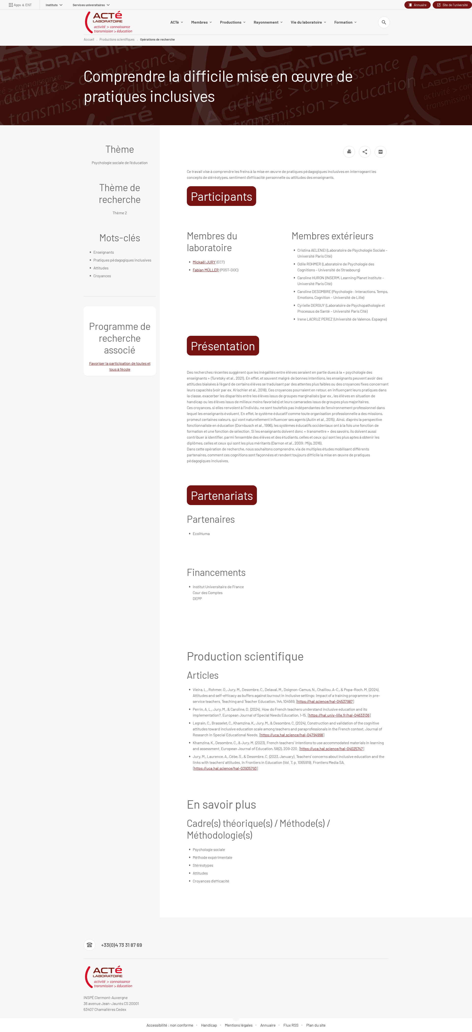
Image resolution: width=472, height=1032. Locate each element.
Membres (199, 22)
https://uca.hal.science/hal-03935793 (225, 768)
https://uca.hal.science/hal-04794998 (291, 734)
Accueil (89, 39)
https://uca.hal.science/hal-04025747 (331, 748)
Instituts (52, 5)
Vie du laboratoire (306, 22)
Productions (230, 22)
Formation (343, 22)
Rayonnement (266, 22)
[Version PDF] (380, 152)
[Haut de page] (30, 1017)
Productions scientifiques (117, 39)
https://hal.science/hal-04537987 (325, 701)
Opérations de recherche (157, 39)
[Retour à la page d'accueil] (108, 22)
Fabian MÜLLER (206, 269)
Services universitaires (89, 5)
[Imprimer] (349, 152)
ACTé (174, 22)
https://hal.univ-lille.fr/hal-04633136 (339, 715)
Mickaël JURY (204, 262)
